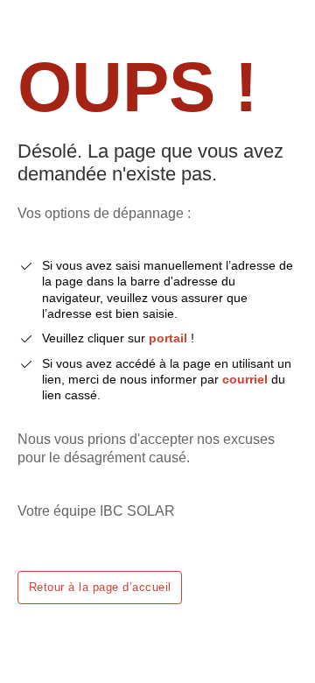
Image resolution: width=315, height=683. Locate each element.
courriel (245, 379)
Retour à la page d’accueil (100, 587)
